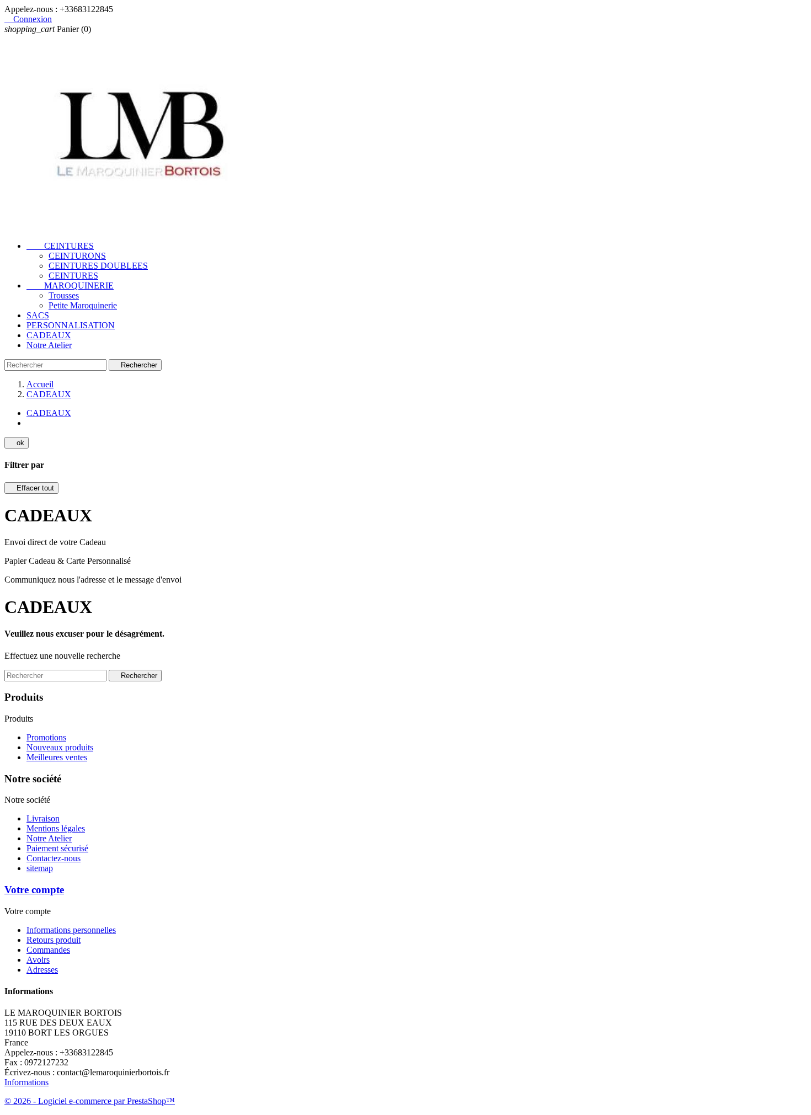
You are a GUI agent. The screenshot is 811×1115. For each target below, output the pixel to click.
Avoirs (38, 959)
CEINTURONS (77, 255)
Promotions (46, 737)
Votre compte (34, 889)
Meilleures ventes (56, 757)
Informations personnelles (71, 930)
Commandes (48, 949)
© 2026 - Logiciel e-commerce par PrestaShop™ (89, 1101)
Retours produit (53, 940)
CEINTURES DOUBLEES (98, 265)
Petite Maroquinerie (83, 305)
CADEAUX (48, 335)
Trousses (64, 295)
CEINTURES (60, 245)
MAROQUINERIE (70, 285)
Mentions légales (55, 828)
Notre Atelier (49, 345)
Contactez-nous (53, 858)
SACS (37, 315)
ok (16, 443)
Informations (26, 1082)
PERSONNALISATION (70, 325)
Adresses (42, 969)
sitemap (39, 868)
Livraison (43, 818)
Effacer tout (31, 488)
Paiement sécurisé (57, 848)
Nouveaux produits (59, 747)
